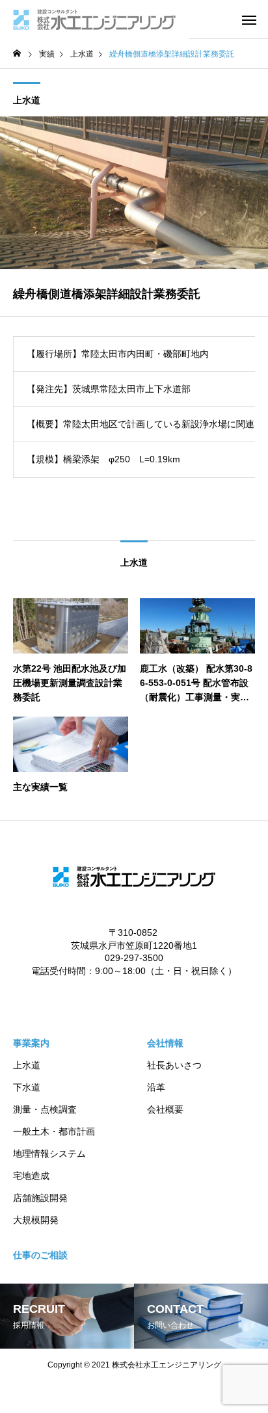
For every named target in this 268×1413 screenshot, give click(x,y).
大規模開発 (36, 1220)
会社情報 (165, 1043)
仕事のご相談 (40, 1255)
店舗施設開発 (40, 1198)
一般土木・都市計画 (54, 1131)
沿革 (156, 1087)
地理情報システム (49, 1153)
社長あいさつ (174, 1065)
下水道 (26, 1087)
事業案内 (31, 1043)
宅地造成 (31, 1175)
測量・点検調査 (45, 1109)
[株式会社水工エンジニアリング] (94, 19)
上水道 (26, 100)
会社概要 (165, 1109)
